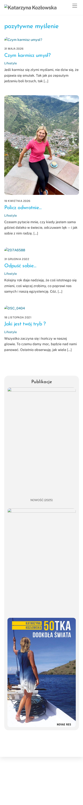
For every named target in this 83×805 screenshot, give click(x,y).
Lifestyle (10, 63)
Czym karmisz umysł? (27, 55)
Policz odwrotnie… (23, 207)
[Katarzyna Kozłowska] (30, 7)
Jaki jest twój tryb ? (25, 324)
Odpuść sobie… (20, 266)
